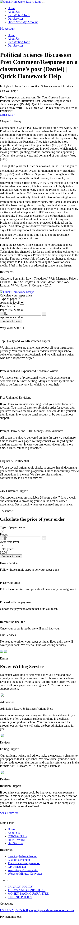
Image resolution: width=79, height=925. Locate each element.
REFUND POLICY (20, 897)
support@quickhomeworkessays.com (51, 910)
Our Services (15, 18)
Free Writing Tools (19, 15)
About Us (14, 11)
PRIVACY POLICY (20, 886)
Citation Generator (19, 859)
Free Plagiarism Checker (22, 856)
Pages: (4, 534)
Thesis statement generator (24, 863)
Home (11, 8)
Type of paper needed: (13, 527)
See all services (9, 812)
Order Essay (7, 114)
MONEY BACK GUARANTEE (28, 893)
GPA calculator (17, 866)
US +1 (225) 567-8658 (14, 910)
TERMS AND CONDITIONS (26, 890)
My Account (30, 22)
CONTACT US (17, 836)
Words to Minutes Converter (25, 873)
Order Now (15, 22)
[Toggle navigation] (43, 2)
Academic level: (10, 542)
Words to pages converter (23, 870)
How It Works (16, 839)
